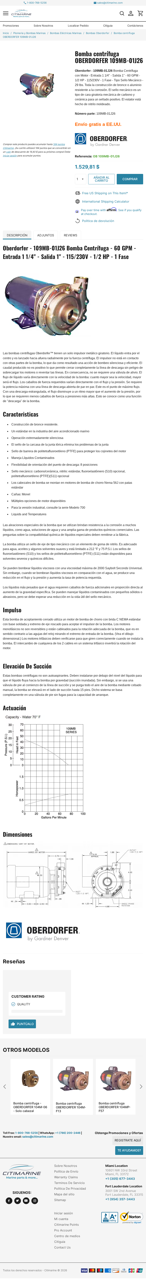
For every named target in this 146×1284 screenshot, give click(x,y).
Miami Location (116, 1166)
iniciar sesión (10, 155)
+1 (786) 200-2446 (67, 1132)
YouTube (26, 1200)
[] (122, 13)
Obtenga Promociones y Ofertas (119, 1133)
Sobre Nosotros (43, 25)
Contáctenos (135, 25)
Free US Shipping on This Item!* (105, 193)
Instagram (34, 1200)
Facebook (9, 1200)
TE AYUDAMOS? (129, 1150)
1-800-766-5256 (37, 2)
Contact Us (62, 1247)
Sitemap (60, 1200)
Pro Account (63, 1230)
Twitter (17, 1200)
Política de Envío (66, 1171)
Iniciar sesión (63, 1213)
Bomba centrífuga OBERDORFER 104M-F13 (28, 1107)
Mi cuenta (61, 1219)
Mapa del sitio (64, 1194)
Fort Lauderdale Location (123, 1186)
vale (8, 151)
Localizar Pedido (78, 25)
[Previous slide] (6, 1086)
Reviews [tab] (70, 235)
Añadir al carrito (102, 179)
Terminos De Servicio (69, 1183)
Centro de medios (67, 1236)
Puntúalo (22, 1024)
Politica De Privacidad (70, 1188)
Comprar (129, 179)
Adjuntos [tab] (45, 235)
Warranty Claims (66, 1177)
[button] (6, 13)
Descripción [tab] (17, 235)
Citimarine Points (66, 1224)
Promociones (11, 25)
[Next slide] (140, 1086)
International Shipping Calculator (105, 201)
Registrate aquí (128, 1140)
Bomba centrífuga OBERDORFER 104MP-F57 (72, 1107)
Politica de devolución (98, 221)
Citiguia (108, 25)
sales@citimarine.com (110, 2)
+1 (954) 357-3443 (120, 1199)
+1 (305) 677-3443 (120, 1179)
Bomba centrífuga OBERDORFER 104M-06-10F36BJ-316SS (114, 1107)
